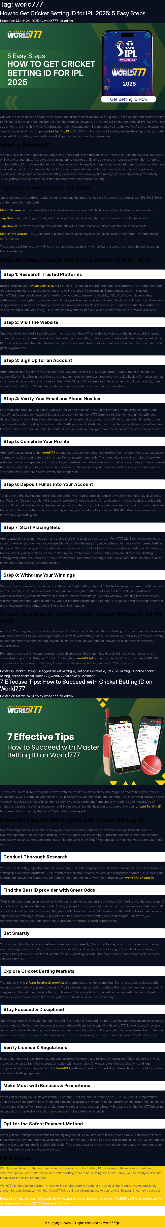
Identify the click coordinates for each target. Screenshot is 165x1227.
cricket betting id (63, 671)
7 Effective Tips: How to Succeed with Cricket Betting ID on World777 (76, 685)
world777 (42, 676)
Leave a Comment (81, 676)
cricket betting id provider (95, 1198)
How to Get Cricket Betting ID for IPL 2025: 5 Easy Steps (72, 13)
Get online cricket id (91, 671)
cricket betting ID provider (45, 982)
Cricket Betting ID (27, 671)
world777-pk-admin (58, 21)
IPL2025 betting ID (120, 671)
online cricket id (22, 676)
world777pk (59, 676)
